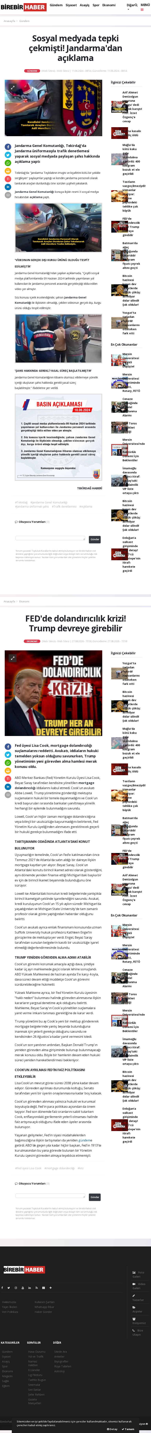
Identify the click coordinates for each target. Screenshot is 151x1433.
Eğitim (6, 1386)
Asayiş (84, 5)
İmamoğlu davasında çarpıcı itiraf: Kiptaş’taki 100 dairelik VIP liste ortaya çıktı (131, 480)
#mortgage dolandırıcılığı (59, 1168)
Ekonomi (108, 5)
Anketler (59, 1356)
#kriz (81, 1168)
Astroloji (59, 1371)
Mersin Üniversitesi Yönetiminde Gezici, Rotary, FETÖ (131, 383)
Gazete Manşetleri (34, 1401)
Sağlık (5, 1381)
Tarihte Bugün (37, 1380)
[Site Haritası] (45, 1288)
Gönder (95, 539)
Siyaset (71, 5)
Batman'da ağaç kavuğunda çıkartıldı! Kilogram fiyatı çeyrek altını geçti (131, 255)
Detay (113, 1429)
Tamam (129, 1429)
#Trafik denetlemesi (64, 506)
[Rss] (38, 1288)
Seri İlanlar (34, 1389)
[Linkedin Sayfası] (31, 1288)
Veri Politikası (10, 1312)
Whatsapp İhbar (44, 1307)
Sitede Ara (60, 1351)
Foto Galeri (138, 1274)
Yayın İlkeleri (9, 1307)
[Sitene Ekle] (52, 1288)
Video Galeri (139, 1286)
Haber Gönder (43, 1312)
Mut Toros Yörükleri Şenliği (129, 427)
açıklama (36, 197)
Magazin (7, 1376)
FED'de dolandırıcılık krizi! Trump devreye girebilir (131, 227)
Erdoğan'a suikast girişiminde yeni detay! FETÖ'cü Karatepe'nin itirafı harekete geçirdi (131, 554)
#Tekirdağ (21, 502)
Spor (96, 5)
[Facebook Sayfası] (3, 1288)
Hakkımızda (9, 1302)
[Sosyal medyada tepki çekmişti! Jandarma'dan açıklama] (53, 108)
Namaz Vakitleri (33, 1363)
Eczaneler (34, 1370)
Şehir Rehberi (36, 1394)
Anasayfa (10, 21)
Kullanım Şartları (44, 1302)
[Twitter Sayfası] (10, 1288)
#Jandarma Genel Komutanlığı (48, 502)
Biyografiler (61, 1361)
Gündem (56, 5)
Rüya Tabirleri (62, 1366)
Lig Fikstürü (35, 1375)
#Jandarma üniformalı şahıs (32, 506)
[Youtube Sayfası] (24, 1288)
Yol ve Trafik (35, 1356)
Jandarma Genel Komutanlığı (35, 192)
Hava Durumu (36, 1351)
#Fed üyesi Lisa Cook (28, 1168)
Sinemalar (34, 1385)
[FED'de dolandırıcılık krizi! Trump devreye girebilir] (53, 693)
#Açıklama (85, 506)
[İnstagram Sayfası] (17, 1288)
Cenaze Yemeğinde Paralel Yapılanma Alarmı (130, 407)
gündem (84, 1140)
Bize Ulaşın (138, 1332)
